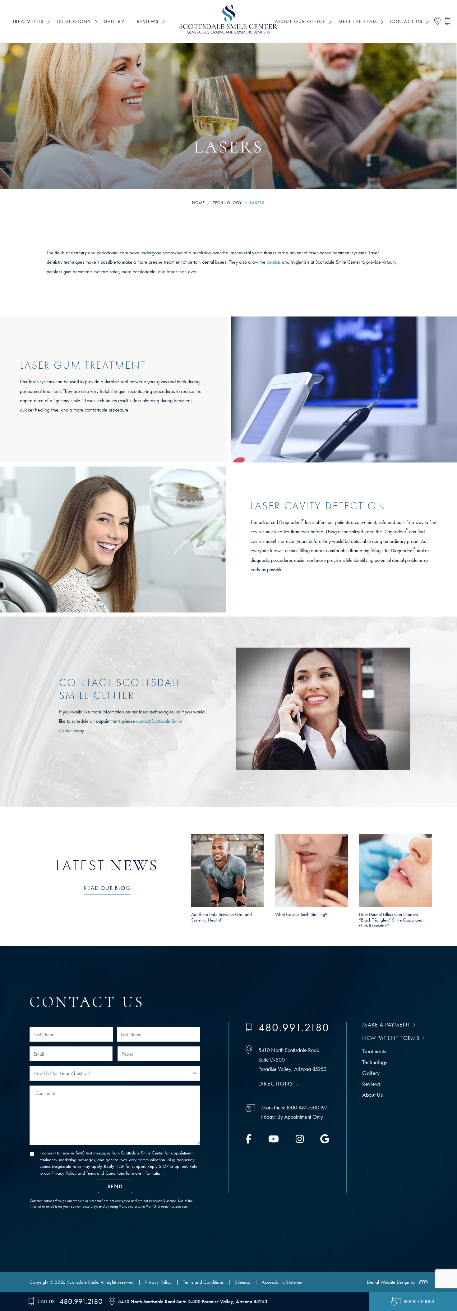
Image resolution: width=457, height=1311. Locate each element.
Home (198, 202)
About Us (372, 1094)
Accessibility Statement (283, 1282)
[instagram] (300, 1141)
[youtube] (273, 1141)
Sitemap (242, 1282)
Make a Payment (386, 1024)
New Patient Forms (390, 1037)
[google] (324, 1141)
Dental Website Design (388, 1282)
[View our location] (436, 21)
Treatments (374, 1051)
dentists (274, 262)
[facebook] (249, 1141)
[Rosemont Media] (422, 1282)
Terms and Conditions (105, 1173)
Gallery (114, 21)
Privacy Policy (63, 1173)
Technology (227, 202)
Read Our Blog (107, 887)
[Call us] (446, 21)
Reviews (371, 1083)
